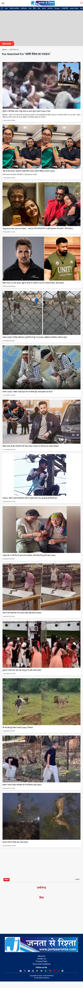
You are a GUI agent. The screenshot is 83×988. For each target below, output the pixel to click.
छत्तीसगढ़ (24, 8)
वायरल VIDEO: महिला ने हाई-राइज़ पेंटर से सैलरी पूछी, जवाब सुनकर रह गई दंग (27, 392)
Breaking (6, 44)
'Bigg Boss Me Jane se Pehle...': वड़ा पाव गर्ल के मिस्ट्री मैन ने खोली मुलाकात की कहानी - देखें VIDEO (37, 228)
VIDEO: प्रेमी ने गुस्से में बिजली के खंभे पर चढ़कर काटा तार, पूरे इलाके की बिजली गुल (29, 498)
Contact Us (41, 959)
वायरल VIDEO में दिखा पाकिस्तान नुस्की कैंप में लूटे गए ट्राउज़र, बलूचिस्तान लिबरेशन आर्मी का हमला (34, 337)
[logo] (43, 3)
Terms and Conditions (41, 964)
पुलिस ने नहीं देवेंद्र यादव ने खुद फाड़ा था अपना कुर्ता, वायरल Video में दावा (26, 111)
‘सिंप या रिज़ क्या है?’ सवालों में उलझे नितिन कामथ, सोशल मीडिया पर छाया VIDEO (28, 171)
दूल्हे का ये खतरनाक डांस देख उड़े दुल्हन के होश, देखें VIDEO (21, 670)
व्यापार (44, 8)
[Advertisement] (41, 25)
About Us (41, 956)
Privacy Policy (41, 961)
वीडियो (6, 880)
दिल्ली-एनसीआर (14, 8)
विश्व (34, 8)
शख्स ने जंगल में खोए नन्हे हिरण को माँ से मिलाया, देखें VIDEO (22, 785)
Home (4, 50)
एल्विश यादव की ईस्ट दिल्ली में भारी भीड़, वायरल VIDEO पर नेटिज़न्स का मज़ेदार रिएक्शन (30, 446)
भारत (6, 8)
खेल (39, 8)
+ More (77, 879)
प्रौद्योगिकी (65, 8)
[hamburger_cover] (3, 3)
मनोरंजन (50, 8)
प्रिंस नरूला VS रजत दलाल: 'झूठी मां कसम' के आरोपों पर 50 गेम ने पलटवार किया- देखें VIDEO (33, 283)
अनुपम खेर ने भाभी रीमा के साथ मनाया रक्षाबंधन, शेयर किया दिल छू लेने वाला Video (29, 555)
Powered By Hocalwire (41, 978)
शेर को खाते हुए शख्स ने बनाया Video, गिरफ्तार (17, 727)
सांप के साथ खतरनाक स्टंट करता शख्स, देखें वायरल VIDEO (22, 613)
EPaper (57, 8)
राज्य (29, 8)
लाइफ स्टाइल (74, 8)
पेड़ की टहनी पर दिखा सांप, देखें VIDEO (15, 842)
